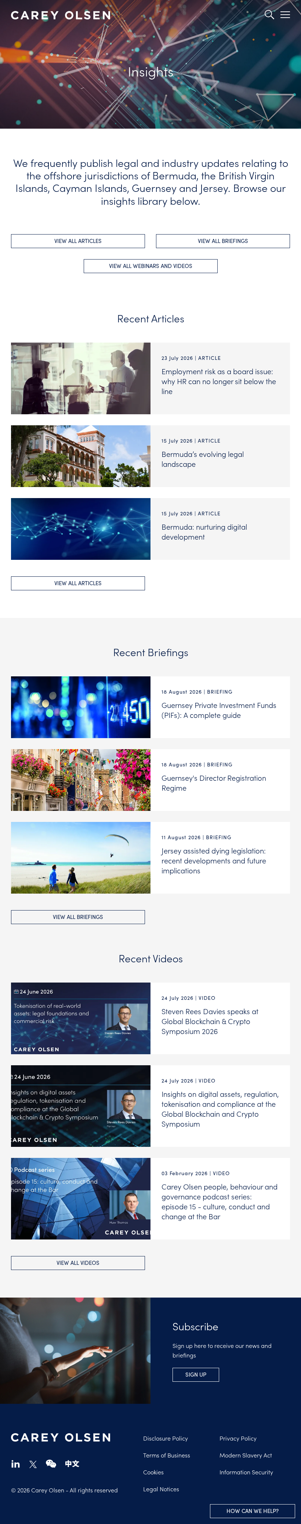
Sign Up (195, 1374)
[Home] (60, 15)
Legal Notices (161, 1489)
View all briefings (223, 240)
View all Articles (78, 583)
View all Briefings (78, 916)
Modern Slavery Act (246, 1455)
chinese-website (72, 1463)
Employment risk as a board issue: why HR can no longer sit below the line (219, 381)
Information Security (246, 1472)
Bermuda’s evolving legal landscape (203, 458)
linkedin (15, 1463)
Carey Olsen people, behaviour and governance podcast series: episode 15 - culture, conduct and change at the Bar (220, 1201)
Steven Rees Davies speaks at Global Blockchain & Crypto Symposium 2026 (210, 1021)
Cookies (153, 1472)
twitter (33, 1464)
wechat (51, 1463)
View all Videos (78, 1262)
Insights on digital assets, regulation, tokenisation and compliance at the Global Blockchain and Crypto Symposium (220, 1108)
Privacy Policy (238, 1438)
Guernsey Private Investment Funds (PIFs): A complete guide (219, 710)
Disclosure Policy (165, 1438)
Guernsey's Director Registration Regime (214, 782)
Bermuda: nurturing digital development (204, 531)
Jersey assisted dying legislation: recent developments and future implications (214, 860)
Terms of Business (166, 1455)
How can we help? (252, 1510)
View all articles (78, 240)
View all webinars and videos (150, 265)
